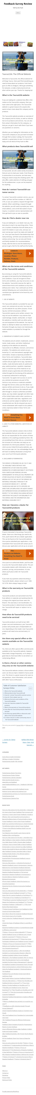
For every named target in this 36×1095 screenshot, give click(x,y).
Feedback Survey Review (18, 3)
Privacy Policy (6, 1077)
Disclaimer (5, 1075)
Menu (18, 12)
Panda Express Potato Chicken (11, 775)
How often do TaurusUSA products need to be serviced (18, 710)
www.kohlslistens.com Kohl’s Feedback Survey (15, 789)
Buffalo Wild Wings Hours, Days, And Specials (28, 742)
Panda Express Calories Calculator (12, 777)
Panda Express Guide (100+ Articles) (12, 761)
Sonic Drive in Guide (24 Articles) (11, 757)
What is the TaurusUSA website (13, 691)
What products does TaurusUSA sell (15, 693)
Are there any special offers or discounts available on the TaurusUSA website (18, 714)
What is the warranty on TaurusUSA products (17, 707)
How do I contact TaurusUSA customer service (18, 695)
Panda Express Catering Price (10, 798)
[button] (29, 688)
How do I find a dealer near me (13, 697)
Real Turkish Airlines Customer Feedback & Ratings (16, 978)
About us (4, 1071)
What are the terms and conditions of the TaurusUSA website (16, 700)
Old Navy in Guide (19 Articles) (10, 759)
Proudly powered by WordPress (10, 1091)
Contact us (5, 1073)
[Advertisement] (18, 27)
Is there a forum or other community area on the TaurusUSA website (18, 718)
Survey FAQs (20, 725)
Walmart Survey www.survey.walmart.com (14, 791)
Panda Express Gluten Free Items (11, 773)
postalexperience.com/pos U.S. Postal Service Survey (17, 794)
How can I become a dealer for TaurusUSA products (16, 704)
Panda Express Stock (8, 796)
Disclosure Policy (7, 1080)
